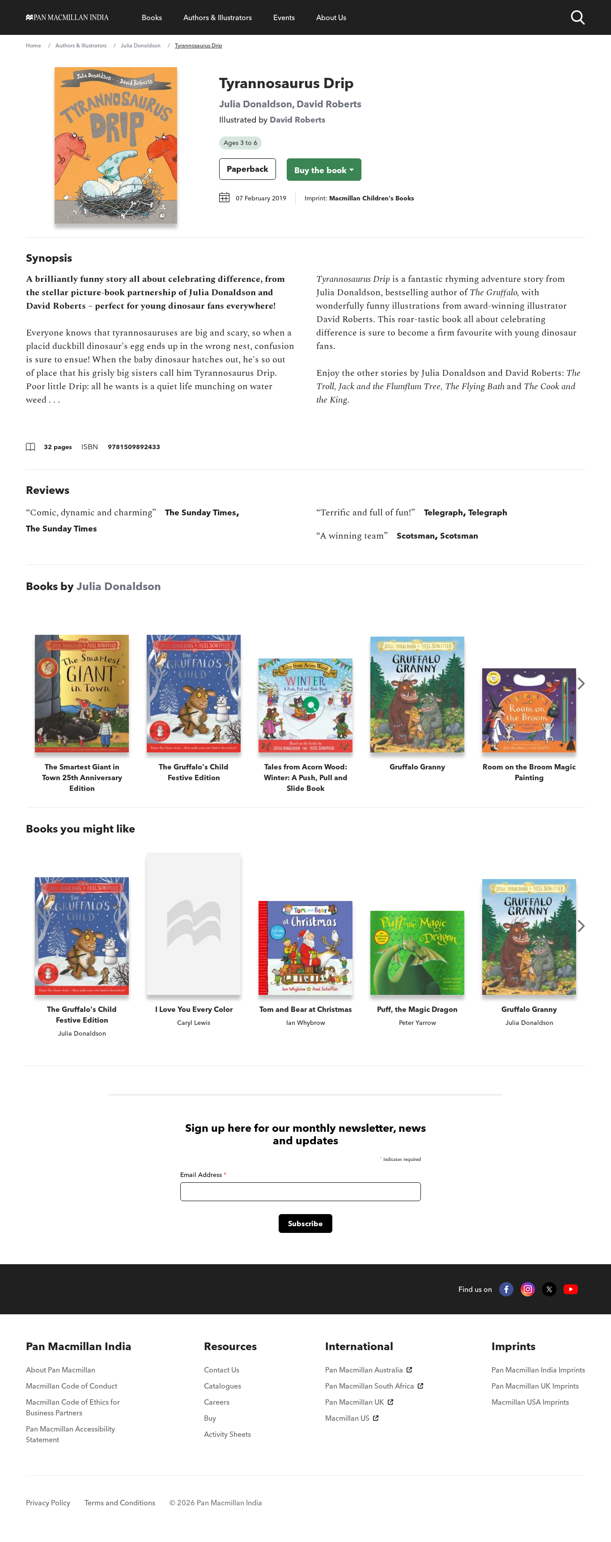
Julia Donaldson (141, 45)
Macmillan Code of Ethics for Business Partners (73, 1407)
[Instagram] (528, 1289)
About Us (331, 17)
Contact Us (221, 1369)
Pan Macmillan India (79, 1346)
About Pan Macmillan (60, 1369)
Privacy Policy (48, 1502)
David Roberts (329, 104)
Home (33, 45)
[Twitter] (549, 1289)
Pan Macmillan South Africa (369, 1385)
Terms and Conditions (120, 1502)
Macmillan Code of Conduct (71, 1385)
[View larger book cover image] (116, 145)
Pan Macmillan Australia (364, 1369)
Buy (210, 1418)
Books (152, 17)
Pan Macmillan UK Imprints (535, 1385)
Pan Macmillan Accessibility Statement (70, 1434)
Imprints (513, 1346)
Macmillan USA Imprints (530, 1402)
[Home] (67, 17)
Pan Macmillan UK (354, 1402)
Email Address (203, 1175)
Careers (216, 1402)
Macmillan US (347, 1418)
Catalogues (222, 1385)
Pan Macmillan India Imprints (538, 1369)
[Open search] (578, 17)
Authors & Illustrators (217, 17)
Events (284, 17)
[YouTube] (571, 1289)
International (359, 1346)
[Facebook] (506, 1289)
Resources (230, 1346)
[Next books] (581, 683)
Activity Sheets (227, 1434)
